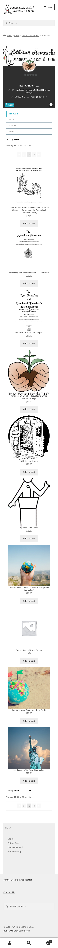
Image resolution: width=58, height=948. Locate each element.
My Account (9, 943)
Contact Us (9, 892)
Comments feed (15, 847)
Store (16, 35)
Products (13, 114)
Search (29, 943)
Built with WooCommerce (16, 930)
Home (9, 35)
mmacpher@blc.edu (39, 97)
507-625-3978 (20, 97)
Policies (12, 125)
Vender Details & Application (17, 879)
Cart (45, 940)
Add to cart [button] (29, 223)
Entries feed (13, 843)
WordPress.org (14, 851)
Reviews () (13, 131)
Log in (11, 838)
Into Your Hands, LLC (30, 35)
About (12, 119)
